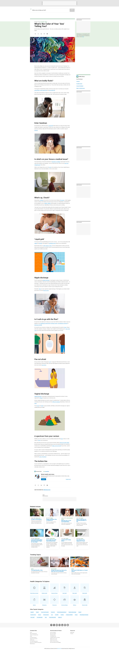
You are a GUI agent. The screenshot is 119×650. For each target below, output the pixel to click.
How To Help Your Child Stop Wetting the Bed (51, 540)
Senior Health (32, 617)
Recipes (76, 614)
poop (62, 438)
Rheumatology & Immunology (84, 614)
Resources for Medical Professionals (35, 642)
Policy (83, 36)
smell (35, 403)
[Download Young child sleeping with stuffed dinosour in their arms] (37, 533)
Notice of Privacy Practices (54, 641)
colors (39, 440)
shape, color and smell (56, 445)
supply (35, 243)
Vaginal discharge (37, 396)
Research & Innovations (33, 638)
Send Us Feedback (53, 632)
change (41, 397)
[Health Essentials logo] (46, 471)
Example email (68, 479)
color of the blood (42, 456)
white (42, 405)
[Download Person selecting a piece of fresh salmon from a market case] (79, 562)
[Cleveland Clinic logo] (38, 471)
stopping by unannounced (45, 323)
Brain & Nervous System (34, 593)
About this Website (53, 633)
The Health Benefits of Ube (37, 570)
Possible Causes (79, 83)
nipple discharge (46, 280)
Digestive (67, 538)
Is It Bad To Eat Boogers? (36, 519)
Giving (31, 636)
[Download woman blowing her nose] (67, 512)
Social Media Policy (53, 636)
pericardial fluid (52, 90)
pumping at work (52, 243)
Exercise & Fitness (54, 593)
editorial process (46, 489)
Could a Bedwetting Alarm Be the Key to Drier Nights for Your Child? (36, 541)
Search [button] (72, 9)
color (50, 167)
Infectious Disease (46, 614)
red (49, 361)
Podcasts (71, 633)
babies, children (48, 203)
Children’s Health (37, 538)
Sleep (46, 617)
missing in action (54, 323)
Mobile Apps (72, 632)
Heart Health (65, 593)
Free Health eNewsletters (34, 641)
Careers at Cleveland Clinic (34, 634)
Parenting (62, 614)
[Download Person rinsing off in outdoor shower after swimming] (59, 562)
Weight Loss (60, 617)
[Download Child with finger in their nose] (37, 512)
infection (36, 130)
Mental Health (84, 593)
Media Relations (32, 643)
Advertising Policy (53, 634)
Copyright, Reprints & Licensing (55, 637)
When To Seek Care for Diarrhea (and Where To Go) (81, 520)
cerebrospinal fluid (43, 90)
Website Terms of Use (53, 638)
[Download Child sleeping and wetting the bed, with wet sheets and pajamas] (52, 533)
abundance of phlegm (56, 161)
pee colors (44, 365)
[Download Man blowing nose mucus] (52, 512)
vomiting (41, 200)
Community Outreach (33, 637)
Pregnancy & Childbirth (69, 614)
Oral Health (56, 614)
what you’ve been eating (64, 442)
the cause (62, 200)
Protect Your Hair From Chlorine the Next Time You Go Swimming (59, 571)
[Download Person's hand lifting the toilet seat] (67, 533)
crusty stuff (50, 125)
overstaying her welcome (62, 323)
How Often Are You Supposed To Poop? (80, 540)
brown (65, 327)
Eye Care (39, 614)
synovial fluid (36, 90)
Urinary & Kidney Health (52, 617)
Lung (52, 614)
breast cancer (46, 290)
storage (40, 243)
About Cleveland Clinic (33, 633)
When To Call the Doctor (80, 88)
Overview (78, 81)
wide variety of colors (47, 245)
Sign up (43, 479)
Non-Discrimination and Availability (55, 642)
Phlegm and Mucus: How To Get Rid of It (51, 520)
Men (40, 288)
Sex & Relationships (39, 617)
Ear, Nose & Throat (33, 614)
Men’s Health (75, 593)
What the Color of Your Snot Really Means (66, 521)
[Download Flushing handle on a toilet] (82, 533)
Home (31, 632)
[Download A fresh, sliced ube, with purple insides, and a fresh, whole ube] (39, 562)
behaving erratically (38, 325)
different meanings (56, 401)
